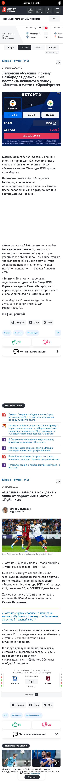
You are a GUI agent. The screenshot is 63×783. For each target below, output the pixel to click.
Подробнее (35, 774)
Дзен (36, 322)
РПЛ (26, 60)
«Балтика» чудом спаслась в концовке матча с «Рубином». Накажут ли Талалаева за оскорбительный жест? (30, 616)
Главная (6, 60)
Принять (32, 777)
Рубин (48, 683)
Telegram (20, 322)
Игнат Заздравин (20, 508)
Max (50, 322)
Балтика (15, 683)
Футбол (18, 60)
